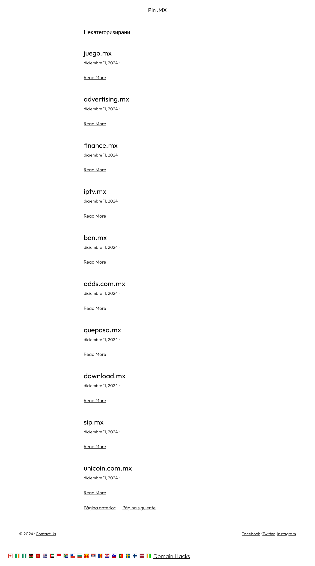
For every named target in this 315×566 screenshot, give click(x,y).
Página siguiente (139, 508)
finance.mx (101, 145)
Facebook (251, 533)
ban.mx (95, 237)
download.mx (104, 376)
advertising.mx (106, 99)
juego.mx (98, 53)
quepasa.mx (102, 330)
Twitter (268, 533)
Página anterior (100, 508)
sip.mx (94, 422)
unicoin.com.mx (108, 468)
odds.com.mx (104, 283)
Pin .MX (157, 9)
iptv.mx (95, 191)
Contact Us (46, 533)
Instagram (286, 533)
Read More (95, 77)
